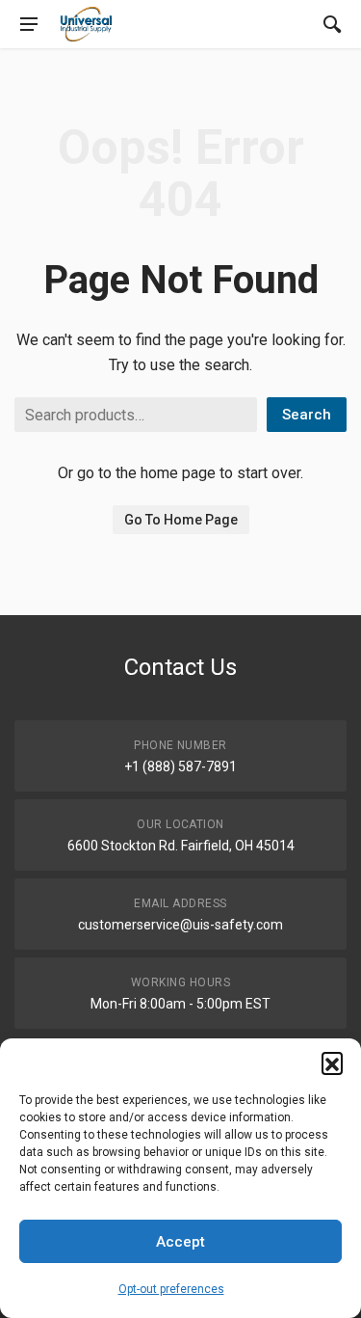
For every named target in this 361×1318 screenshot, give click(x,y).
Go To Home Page (181, 519)
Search (306, 414)
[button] (332, 1062)
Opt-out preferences (171, 1289)
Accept (180, 1242)
